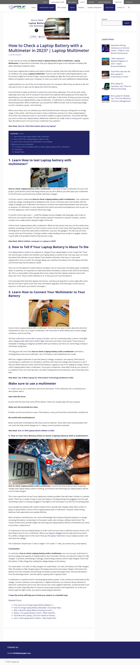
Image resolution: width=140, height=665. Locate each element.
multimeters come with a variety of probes (33, 338)
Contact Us (129, 2)
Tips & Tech (118, 2)
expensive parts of (45, 84)
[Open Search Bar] (128, 7)
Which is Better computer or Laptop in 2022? (37, 241)
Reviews (91, 2)
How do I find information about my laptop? (37, 126)
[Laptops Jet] (17, 7)
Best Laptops (72, 2)
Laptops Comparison (104, 2)
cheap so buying (71, 118)
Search (104, 19)
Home (45, 2)
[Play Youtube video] (49, 462)
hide (21, 134)
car (87, 207)
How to (82, 2)
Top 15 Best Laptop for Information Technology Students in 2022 (45, 377)
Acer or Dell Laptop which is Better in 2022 (36, 430)
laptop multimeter (57, 536)
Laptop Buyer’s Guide (57, 2)
